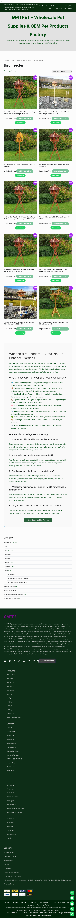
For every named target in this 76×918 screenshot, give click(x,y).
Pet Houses (10, 714)
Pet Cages (10, 710)
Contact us (10, 771)
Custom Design (11, 834)
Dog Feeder (10, 690)
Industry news (11, 747)
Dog (6, 550)
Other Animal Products (14, 717)
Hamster (8, 554)
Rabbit (7, 562)
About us (9, 727)
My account (10, 789)
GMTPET (16, 902)
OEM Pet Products (9, 60)
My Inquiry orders (12, 797)
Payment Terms (9, 884)
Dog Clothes (11, 674)
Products (19, 60)
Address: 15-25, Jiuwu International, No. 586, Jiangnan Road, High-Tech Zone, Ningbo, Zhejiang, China (37, 880)
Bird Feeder (10, 574)
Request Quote (9, 852)
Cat (6, 546)
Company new (11, 743)
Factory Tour (11, 731)
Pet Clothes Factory (43, 905)
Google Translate (48, 660)
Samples (9, 838)
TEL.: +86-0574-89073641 (13, 876)
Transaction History (13, 751)
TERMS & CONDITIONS (14, 759)
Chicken (7, 566)
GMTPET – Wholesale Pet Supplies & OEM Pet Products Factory (38, 26)
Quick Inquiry (20, 122)
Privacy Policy (11, 763)
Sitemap (7, 902)
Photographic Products (11, 598)
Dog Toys (10, 678)
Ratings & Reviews (13, 755)
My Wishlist (10, 793)
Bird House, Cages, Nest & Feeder (18, 578)
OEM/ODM (10, 822)
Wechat (6, 864)
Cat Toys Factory (59, 902)
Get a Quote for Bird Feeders (38, 520)
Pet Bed (9, 706)
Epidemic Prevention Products (13, 594)
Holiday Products (9, 586)
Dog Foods (10, 682)
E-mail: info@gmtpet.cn (11, 872)
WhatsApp (7, 868)
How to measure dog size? (15, 808)
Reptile (7, 558)
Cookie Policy (11, 767)
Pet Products (27, 60)
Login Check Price (10, 118)
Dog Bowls (10, 686)
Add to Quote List (25, 118)
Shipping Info (8, 860)
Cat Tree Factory (45, 902)
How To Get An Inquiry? (14, 812)
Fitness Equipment (10, 590)
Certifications (11, 739)
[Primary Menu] (38, 48)
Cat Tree (9, 694)
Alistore (23, 902)
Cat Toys (9, 698)
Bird (34, 60)
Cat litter (9, 702)
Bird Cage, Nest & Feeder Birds (17, 582)
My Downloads (11, 804)
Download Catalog (10, 856)
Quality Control (11, 735)
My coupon (10, 801)
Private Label (11, 830)
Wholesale (10, 826)
